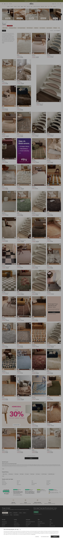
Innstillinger (37, 536)
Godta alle (55, 536)
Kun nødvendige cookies (45, 536)
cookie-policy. (33, 534)
